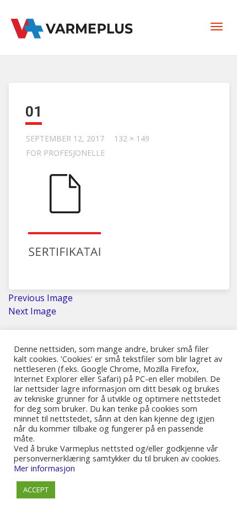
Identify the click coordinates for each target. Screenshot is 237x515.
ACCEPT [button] (36, 490)
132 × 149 (131, 138)
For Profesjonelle (65, 153)
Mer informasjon (44, 468)
